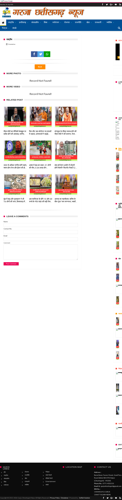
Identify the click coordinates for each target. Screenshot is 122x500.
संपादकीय (6, 478)
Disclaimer (64, 498)
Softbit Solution (84, 498)
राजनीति (27, 475)
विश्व (5, 482)
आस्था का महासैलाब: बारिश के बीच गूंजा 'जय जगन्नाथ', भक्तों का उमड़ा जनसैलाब (65, 200)
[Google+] (111, 5)
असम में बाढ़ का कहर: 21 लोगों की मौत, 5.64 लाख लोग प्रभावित (40, 166)
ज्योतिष (27, 485)
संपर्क (47, 485)
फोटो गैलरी (49, 475)
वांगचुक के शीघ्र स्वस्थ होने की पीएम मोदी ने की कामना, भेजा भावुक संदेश (65, 132)
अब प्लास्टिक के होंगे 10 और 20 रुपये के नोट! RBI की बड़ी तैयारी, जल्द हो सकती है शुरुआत (40, 200)
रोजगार (27, 472)
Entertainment (51, 481)
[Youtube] (116, 5)
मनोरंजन (6, 485)
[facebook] (34, 54)
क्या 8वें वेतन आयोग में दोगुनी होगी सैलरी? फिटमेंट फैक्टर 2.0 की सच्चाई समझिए (66, 166)
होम (5, 472)
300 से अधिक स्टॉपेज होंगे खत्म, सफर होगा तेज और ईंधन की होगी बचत (15, 166)
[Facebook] (102, 5)
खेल (26, 478)
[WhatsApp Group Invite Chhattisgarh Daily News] (118, 130)
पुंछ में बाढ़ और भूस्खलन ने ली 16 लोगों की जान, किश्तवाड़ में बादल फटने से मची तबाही (14, 200)
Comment (7, 243)
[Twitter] (107, 5)
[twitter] (40, 54)
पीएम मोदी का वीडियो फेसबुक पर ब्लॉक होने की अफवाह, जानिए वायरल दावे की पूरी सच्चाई (15, 132)
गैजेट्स (47, 472)
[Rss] (120, 5)
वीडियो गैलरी (49, 478)
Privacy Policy (55, 498)
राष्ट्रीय (6, 475)
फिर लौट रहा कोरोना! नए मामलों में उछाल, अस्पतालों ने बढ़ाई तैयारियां (40, 132)
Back (40, 67)
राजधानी (27, 481)
